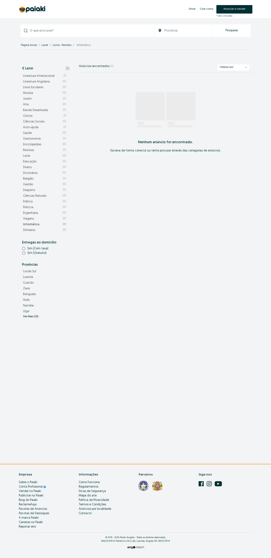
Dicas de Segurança (92, 491)
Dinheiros (44, 230)
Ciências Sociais (44, 121)
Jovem (44, 98)
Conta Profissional (31, 486)
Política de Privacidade (94, 500)
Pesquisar (231, 30)
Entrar (192, 9)
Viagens (44, 218)
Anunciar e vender (234, 9)
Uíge (26, 311)
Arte (44, 104)
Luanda (28, 277)
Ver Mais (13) (30, 316)
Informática (44, 224)
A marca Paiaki (29, 518)
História (44, 93)
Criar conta (206, 9)
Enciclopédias (44, 144)
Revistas (44, 150)
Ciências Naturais (44, 196)
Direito (44, 167)
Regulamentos (88, 486)
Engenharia (44, 213)
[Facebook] (202, 483)
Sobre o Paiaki (28, 482)
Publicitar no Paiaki (31, 495)
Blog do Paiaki (28, 500)
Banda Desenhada (44, 110)
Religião (44, 178)
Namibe (28, 305)
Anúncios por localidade (95, 509)
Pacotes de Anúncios (33, 509)
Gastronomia (44, 138)
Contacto (85, 513)
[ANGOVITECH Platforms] (136, 547)
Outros (44, 116)
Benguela (29, 294)
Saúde (44, 133)
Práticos (44, 207)
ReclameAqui (28, 504)
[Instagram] (210, 483)
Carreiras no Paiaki (31, 522)
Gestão (44, 184)
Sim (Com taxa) (37, 248)
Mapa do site (88, 495)
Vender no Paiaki (30, 491)
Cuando (28, 282)
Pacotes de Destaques (34, 513)
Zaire (26, 288)
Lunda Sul (29, 271)
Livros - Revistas (62, 45)
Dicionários (44, 173)
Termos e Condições (92, 504)
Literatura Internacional (44, 76)
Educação (44, 161)
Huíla (26, 300)
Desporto (44, 190)
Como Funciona (89, 482)
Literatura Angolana (44, 81)
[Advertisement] (45, 388)
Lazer (44, 45)
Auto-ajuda (44, 127)
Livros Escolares (44, 87)
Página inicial (29, 45)
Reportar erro (27, 526)
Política (44, 201)
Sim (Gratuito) (36, 253)
